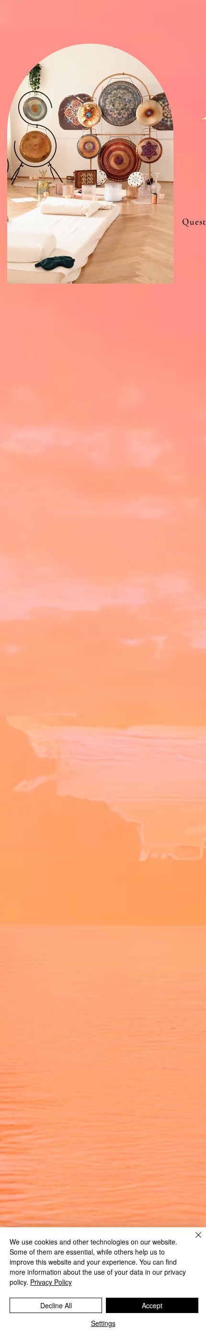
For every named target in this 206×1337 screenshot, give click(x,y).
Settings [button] (103, 1323)
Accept (152, 1305)
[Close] (192, 1240)
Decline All (56, 1305)
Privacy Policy (51, 1282)
